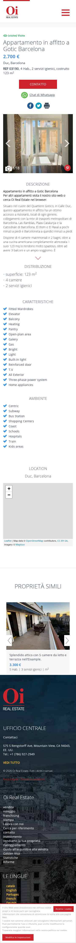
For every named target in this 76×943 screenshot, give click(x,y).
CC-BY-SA (62, 540)
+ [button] (9, 488)
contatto (9, 832)
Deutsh (11, 903)
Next (66, 143)
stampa (8, 820)
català (10, 886)
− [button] (9, 495)
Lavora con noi (13, 824)
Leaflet (8, 540)
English (11, 890)
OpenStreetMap (34, 540)
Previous (8, 143)
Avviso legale (11, 779)
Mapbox (20, 544)
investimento (12, 837)
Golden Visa (11, 853)
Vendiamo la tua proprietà (21, 841)
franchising (11, 815)
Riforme (8, 862)
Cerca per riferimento (18, 828)
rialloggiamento (14, 845)
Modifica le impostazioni (17, 937)
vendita (8, 807)
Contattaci (10, 737)
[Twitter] (38, 106)
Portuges (12, 894)
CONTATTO (38, 84)
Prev (9, 640)
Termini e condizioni (32, 779)
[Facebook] (30, 106)
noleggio (9, 811)
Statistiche (10, 858)
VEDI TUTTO (11, 763)
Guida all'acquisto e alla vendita (25, 849)
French (11, 899)
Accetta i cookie (64, 908)
